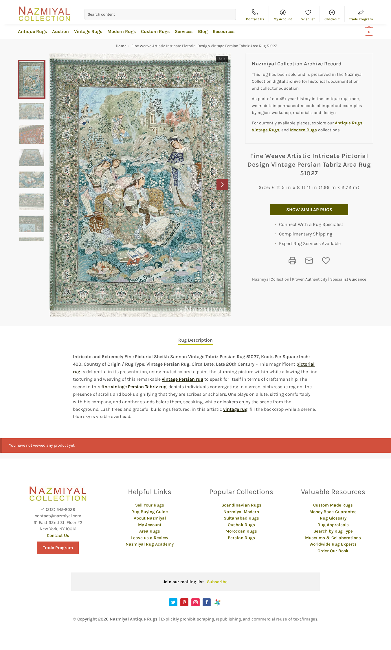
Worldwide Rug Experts (333, 544)
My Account (282, 19)
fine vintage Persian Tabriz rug (133, 386)
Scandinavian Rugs (241, 505)
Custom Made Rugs (333, 505)
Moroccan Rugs (241, 531)
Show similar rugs (309, 209)
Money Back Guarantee (333, 511)
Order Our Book (332, 550)
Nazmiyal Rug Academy (150, 544)
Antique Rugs (348, 123)
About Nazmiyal (150, 518)
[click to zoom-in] (140, 185)
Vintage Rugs (265, 129)
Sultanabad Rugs (241, 518)
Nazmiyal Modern (241, 511)
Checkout (332, 19)
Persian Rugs (241, 537)
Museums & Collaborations (333, 537)
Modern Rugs (303, 129)
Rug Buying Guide (149, 511)
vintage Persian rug (182, 379)
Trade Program (361, 19)
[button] (222, 184)
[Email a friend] (309, 261)
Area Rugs (149, 531)
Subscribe (217, 581)
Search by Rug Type (333, 531)
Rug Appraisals (333, 524)
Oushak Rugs (241, 524)
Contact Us (255, 19)
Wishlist (308, 19)
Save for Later (326, 261)
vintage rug (235, 409)
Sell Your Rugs (149, 505)
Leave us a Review (149, 537)
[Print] (292, 261)
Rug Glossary (333, 518)
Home (121, 46)
